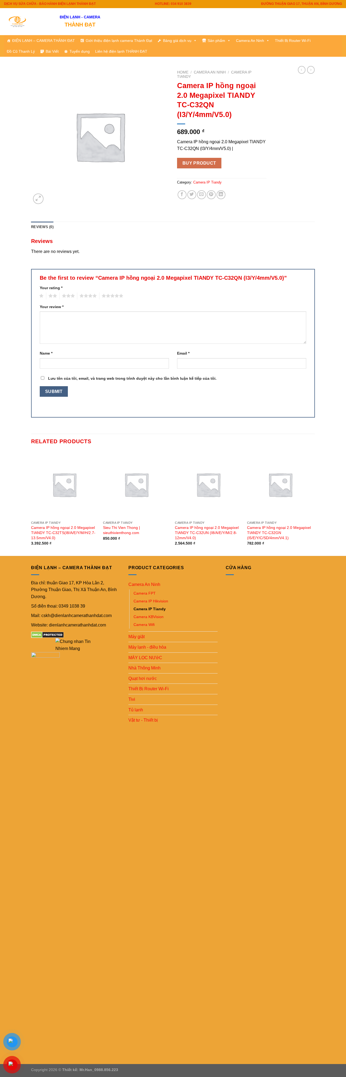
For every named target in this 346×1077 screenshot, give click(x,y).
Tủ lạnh (135, 710)
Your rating (51, 288)
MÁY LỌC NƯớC (145, 657)
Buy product (199, 163)
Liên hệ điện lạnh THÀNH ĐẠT (121, 51)
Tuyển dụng (79, 51)
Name (46, 353)
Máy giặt (136, 636)
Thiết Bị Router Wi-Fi (293, 40)
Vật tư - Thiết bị (143, 720)
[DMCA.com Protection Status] (47, 634)
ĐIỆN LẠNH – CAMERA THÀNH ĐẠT (43, 40)
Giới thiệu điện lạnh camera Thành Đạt (119, 40)
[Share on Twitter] (191, 194)
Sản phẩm (216, 40)
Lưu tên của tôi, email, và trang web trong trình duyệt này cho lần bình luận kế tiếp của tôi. (132, 378)
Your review (52, 307)
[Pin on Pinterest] (211, 194)
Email (183, 353)
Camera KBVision (149, 617)
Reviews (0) (42, 227)
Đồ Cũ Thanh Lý (21, 51)
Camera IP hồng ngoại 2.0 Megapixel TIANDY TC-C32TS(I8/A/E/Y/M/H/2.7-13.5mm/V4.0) (63, 532)
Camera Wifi (144, 624)
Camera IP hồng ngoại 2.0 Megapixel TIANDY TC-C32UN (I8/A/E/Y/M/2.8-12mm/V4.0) (207, 532)
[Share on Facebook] (182, 194)
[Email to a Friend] (201, 194)
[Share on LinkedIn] (221, 194)
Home (182, 72)
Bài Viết (52, 51)
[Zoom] (38, 199)
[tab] (42, 227)
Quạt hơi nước (142, 678)
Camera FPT (145, 593)
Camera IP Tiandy (207, 182)
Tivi (131, 699)
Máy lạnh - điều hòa (147, 647)
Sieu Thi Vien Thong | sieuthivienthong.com (121, 530)
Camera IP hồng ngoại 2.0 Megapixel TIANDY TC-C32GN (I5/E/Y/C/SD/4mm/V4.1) (279, 532)
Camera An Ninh (250, 40)
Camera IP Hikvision (151, 601)
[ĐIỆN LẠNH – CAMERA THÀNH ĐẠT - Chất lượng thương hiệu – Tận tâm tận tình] (28, 21)
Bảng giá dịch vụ (177, 40)
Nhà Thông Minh (144, 668)
